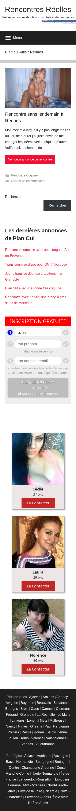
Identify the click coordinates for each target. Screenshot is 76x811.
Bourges (11, 708)
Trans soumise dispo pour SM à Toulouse (36, 264)
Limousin (62, 779)
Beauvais (44, 703)
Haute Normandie (45, 773)
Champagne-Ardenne (38, 767)
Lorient (32, 720)
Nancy (10, 726)
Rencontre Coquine (24, 175)
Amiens (48, 697)
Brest (24, 708)
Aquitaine (44, 756)
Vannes (27, 744)
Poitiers (13, 732)
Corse (61, 767)
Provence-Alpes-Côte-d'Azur (46, 797)
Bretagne (61, 761)
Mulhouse (57, 720)
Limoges (18, 720)
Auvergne (61, 756)
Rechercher (14, 197)
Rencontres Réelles (38, 9)
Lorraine (14, 785)
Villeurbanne (45, 744)
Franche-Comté (17, 773)
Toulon (13, 738)
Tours (24, 738)
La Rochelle (46, 714)
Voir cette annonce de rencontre (30, 159)
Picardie (51, 791)
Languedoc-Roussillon (36, 779)
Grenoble (27, 714)
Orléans (36, 726)
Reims (26, 732)
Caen (35, 708)
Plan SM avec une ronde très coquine (33, 288)
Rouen (39, 732)
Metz (43, 720)
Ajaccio (34, 697)
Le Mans (63, 714)
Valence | (38, 738)
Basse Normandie (19, 761)
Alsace (29, 756)
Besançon (61, 703)
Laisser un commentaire (27, 181)
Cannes (47, 708)
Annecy (62, 697)
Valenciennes (56, 738)
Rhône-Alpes (38, 803)
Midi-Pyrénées (34, 785)
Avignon (12, 703)
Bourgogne (43, 761)
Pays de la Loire (30, 791)
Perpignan (61, 726)
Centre (14, 767)
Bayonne (27, 703)
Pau (48, 726)
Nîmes (23, 726)
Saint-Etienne (56, 732)
